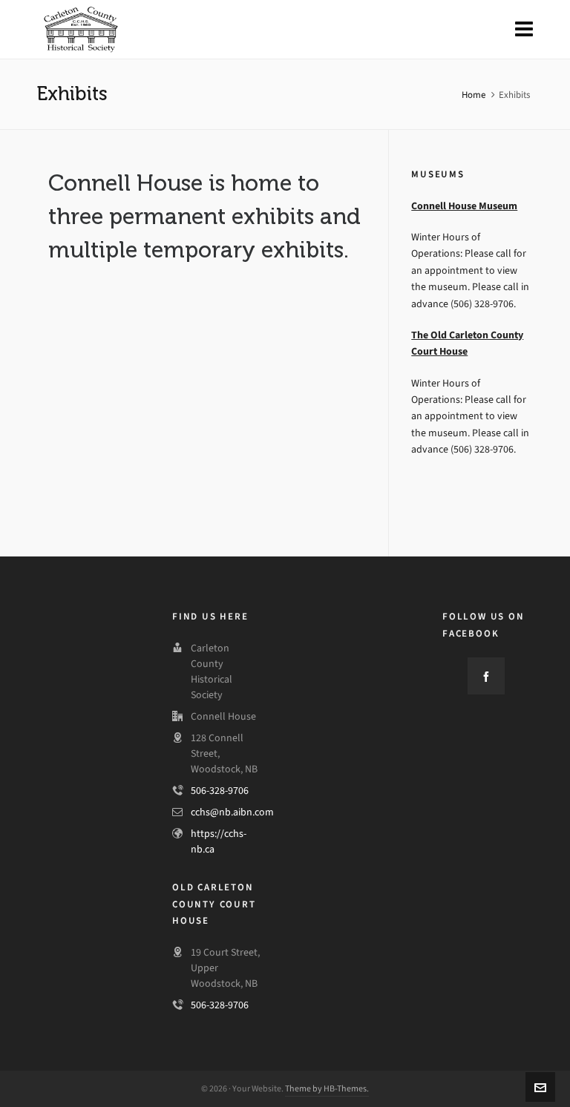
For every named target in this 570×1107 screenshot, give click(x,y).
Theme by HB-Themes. (327, 1088)
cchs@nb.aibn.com (232, 812)
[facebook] (486, 675)
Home (473, 94)
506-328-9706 (220, 791)
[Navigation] (524, 29)
